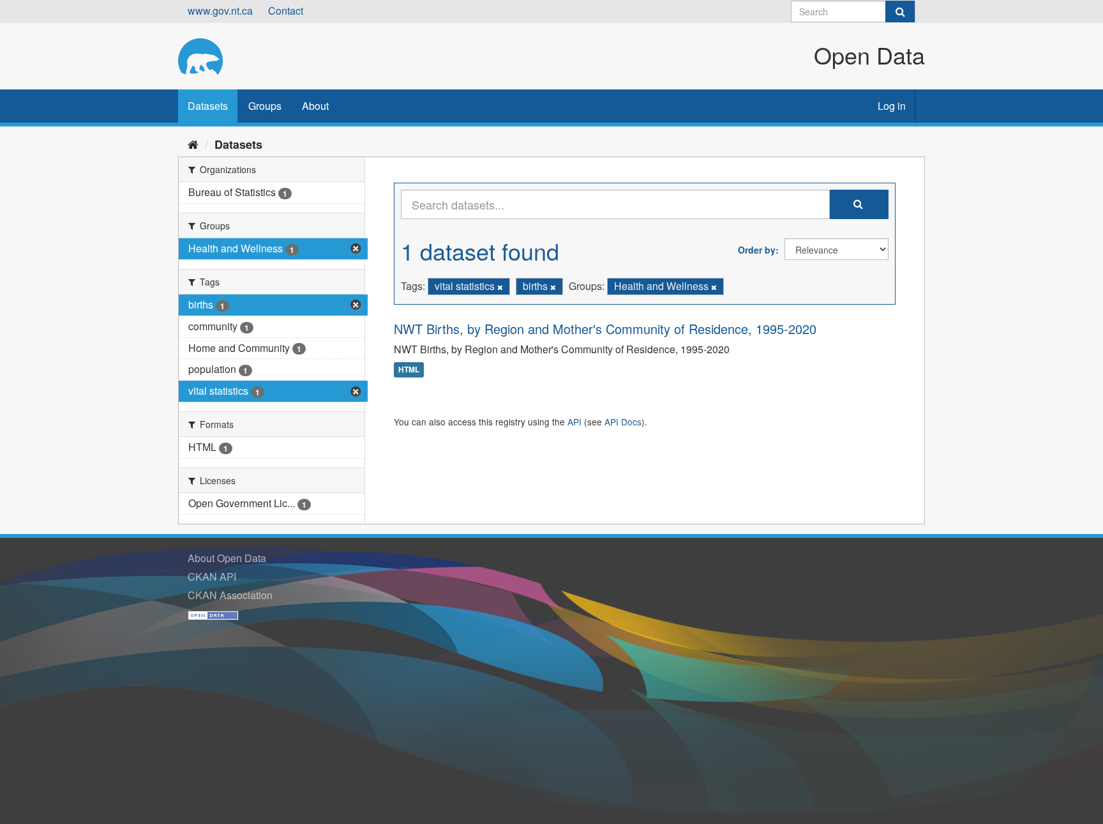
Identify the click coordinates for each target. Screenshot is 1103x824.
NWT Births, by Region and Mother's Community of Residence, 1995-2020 (605, 328)
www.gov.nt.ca (220, 10)
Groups (264, 105)
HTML (408, 370)
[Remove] (500, 287)
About (315, 105)
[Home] (193, 143)
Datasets (208, 105)
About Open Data (227, 558)
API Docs (623, 421)
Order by (757, 249)
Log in (892, 105)
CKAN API (212, 576)
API (574, 421)
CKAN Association (230, 595)
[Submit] (900, 11)
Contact (285, 10)
